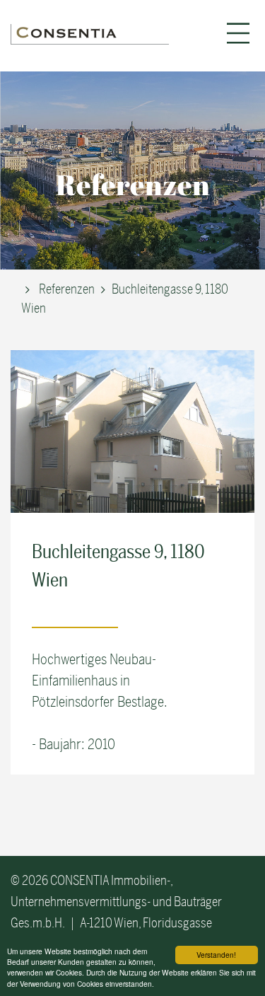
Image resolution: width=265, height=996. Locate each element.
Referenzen (67, 289)
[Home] (90, 34)
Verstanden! (216, 954)
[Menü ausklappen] (238, 33)
